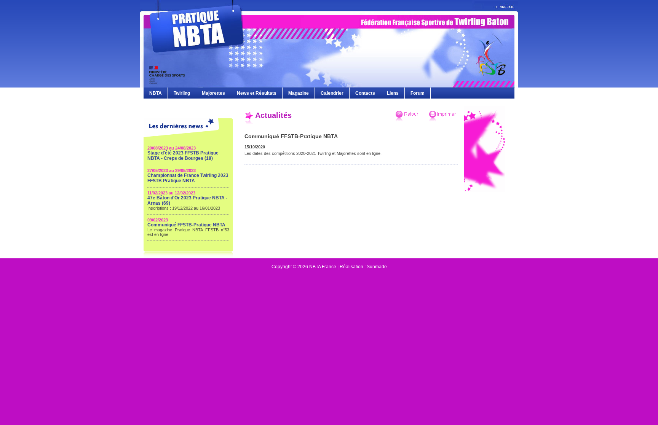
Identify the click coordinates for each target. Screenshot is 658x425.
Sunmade (377, 266)
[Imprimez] (442, 120)
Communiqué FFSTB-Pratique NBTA (186, 225)
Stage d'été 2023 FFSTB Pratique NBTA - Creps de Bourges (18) (183, 155)
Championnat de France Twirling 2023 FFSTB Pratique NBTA (187, 178)
